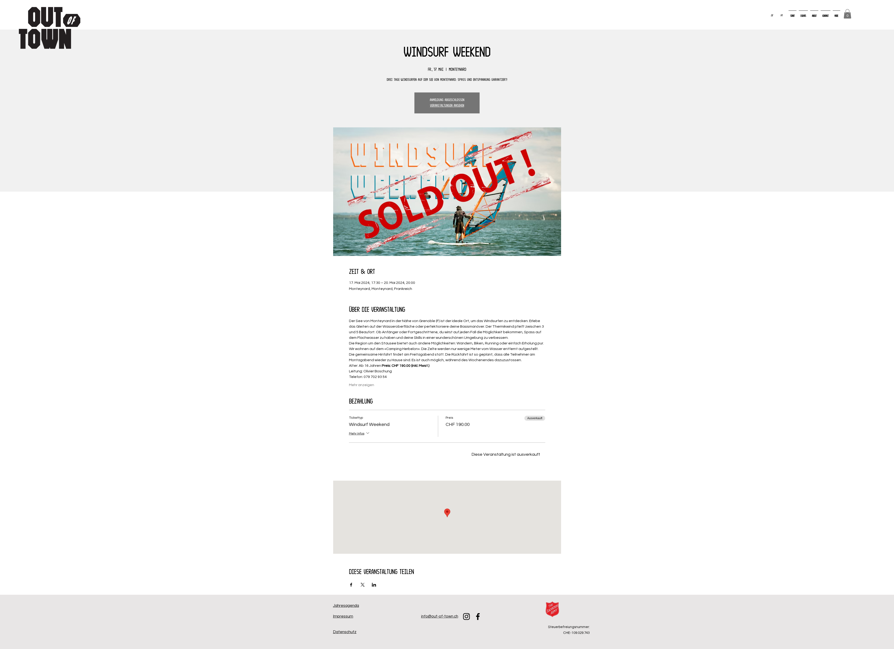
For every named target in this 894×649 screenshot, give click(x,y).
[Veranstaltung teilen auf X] (362, 585)
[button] (847, 14)
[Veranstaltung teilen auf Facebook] (351, 585)
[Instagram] (466, 616)
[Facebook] (477, 616)
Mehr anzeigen (361, 385)
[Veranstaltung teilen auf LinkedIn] (374, 585)
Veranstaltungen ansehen (447, 106)
